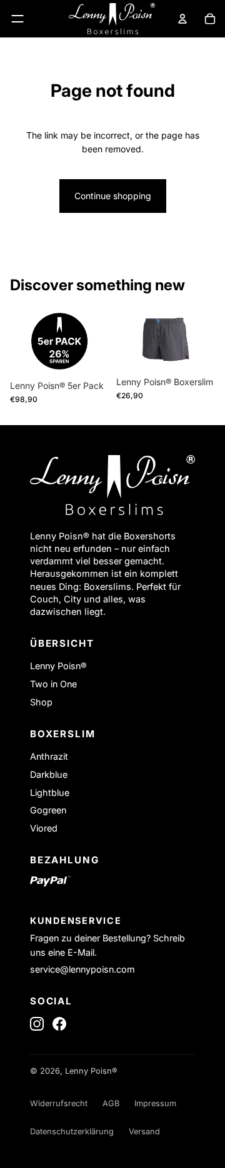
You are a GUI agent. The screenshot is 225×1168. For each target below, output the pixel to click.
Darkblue (49, 774)
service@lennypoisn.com (82, 969)
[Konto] (182, 18)
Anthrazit (49, 756)
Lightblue (49, 792)
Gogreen (48, 810)
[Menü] (17, 18)
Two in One (53, 684)
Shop (41, 702)
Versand (144, 1131)
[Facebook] (59, 1024)
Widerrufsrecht (59, 1103)
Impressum (155, 1103)
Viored (44, 828)
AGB (110, 1103)
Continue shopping (112, 195)
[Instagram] (37, 1024)
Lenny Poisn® (58, 665)
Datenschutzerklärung (72, 1131)
